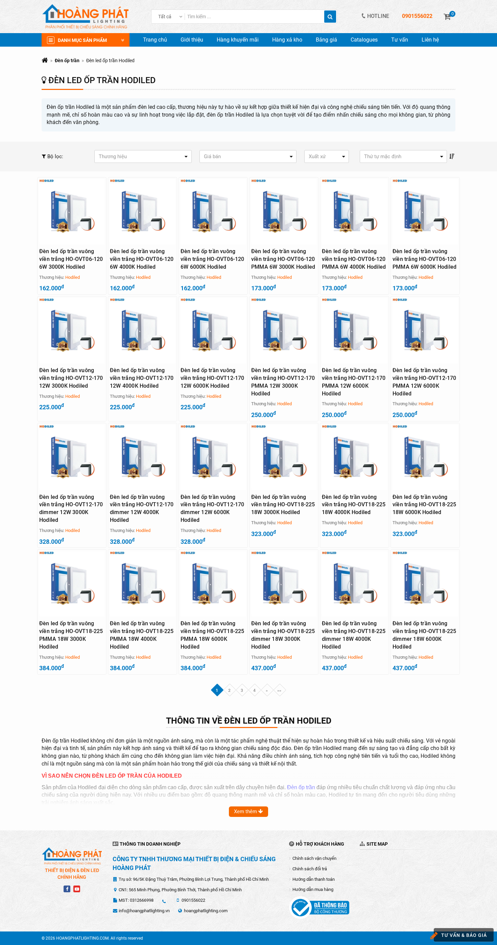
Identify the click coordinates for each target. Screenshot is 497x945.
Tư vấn (399, 40)
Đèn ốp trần (67, 60)
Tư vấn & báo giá (464, 935)
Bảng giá (326, 40)
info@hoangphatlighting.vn (144, 910)
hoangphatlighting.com (206, 910)
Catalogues (364, 40)
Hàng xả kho (287, 40)
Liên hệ (430, 40)
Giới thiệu (192, 40)
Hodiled (72, 277)
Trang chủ (155, 40)
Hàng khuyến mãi (238, 40)
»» (279, 690)
